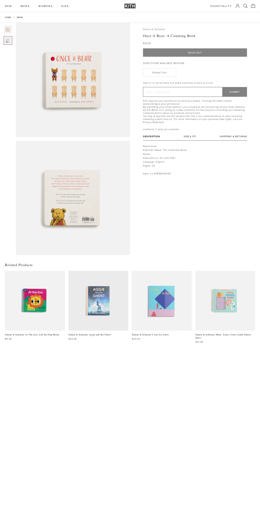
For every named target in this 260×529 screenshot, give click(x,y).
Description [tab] (151, 136)
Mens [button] (25, 6)
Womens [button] (45, 6)
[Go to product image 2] (8, 40)
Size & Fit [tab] (190, 136)
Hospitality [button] (221, 6)
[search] (245, 6)
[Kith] (130, 6)
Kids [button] (65, 6)
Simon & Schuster (154, 29)
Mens (20, 17)
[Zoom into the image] (73, 80)
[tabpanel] (195, 159)
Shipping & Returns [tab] (233, 136)
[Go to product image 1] (8, 29)
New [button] (8, 6)
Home (8, 17)
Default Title (159, 72)
